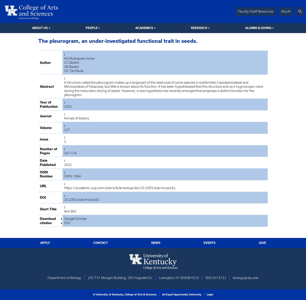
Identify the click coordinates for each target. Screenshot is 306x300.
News (155, 242)
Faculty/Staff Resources (255, 11)
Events (210, 242)
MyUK (286, 11)
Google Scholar (75, 219)
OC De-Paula (73, 71)
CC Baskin (71, 62)
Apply (45, 242)
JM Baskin (71, 67)
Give (262, 242)
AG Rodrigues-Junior (79, 58)
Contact (100, 242)
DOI (67, 223)
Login (210, 294)
